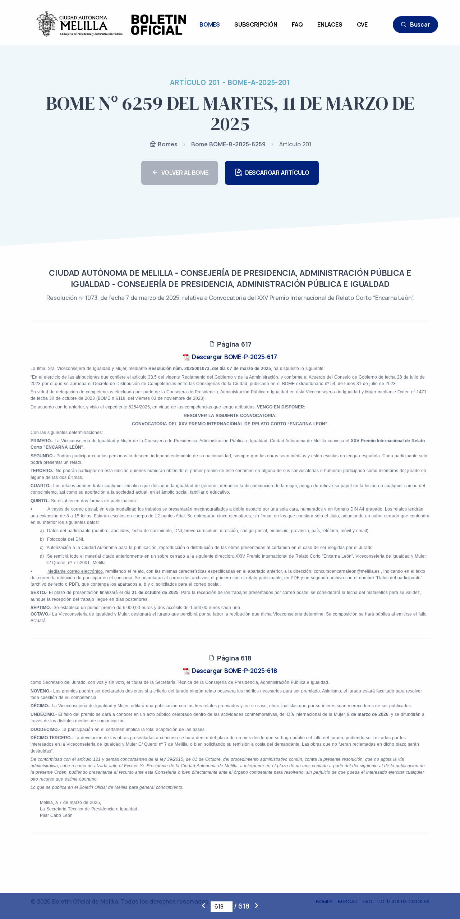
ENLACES (329, 24)
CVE (362, 24)
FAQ (297, 24)
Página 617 (233, 344)
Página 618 (233, 658)
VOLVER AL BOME (184, 173)
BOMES (209, 24)
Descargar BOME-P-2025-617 (233, 357)
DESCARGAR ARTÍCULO (277, 173)
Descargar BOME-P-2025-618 (233, 671)
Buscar (420, 24)
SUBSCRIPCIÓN (255, 24)
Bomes (167, 144)
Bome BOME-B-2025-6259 (228, 144)
